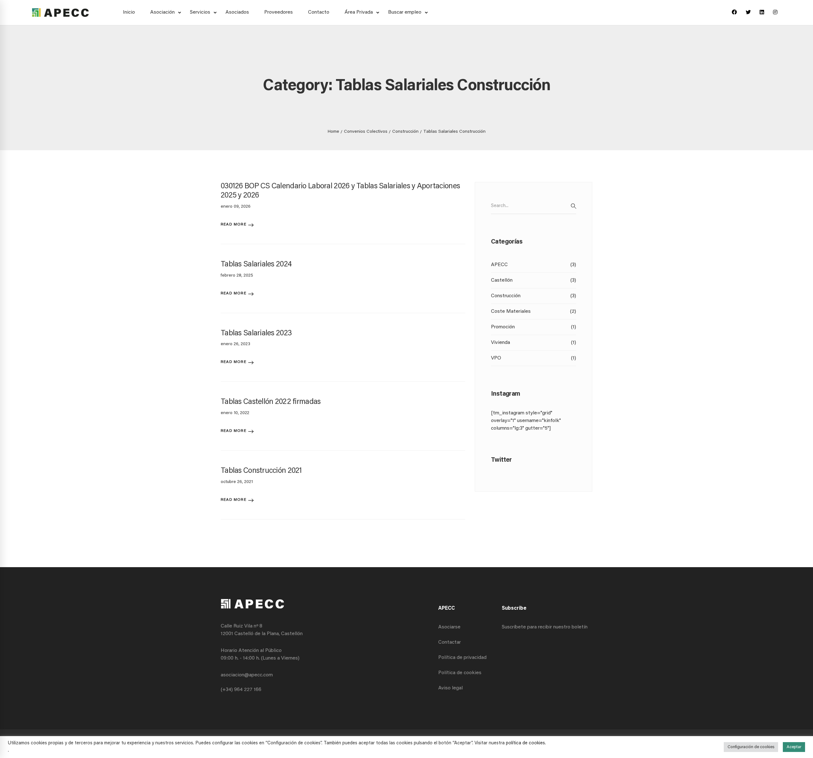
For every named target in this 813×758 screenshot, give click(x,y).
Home (333, 132)
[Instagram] (775, 13)
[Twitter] (748, 13)
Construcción (405, 132)
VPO (533, 358)
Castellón (533, 280)
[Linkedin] (762, 13)
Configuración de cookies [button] (751, 747)
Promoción (533, 327)
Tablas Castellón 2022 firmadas (270, 402)
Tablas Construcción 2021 (261, 471)
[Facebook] (734, 13)
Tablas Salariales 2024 (256, 264)
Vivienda (533, 342)
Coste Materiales (533, 311)
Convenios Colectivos (365, 132)
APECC (533, 264)
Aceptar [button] (794, 747)
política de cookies (525, 743)
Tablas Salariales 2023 (256, 333)
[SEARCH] (573, 206)
